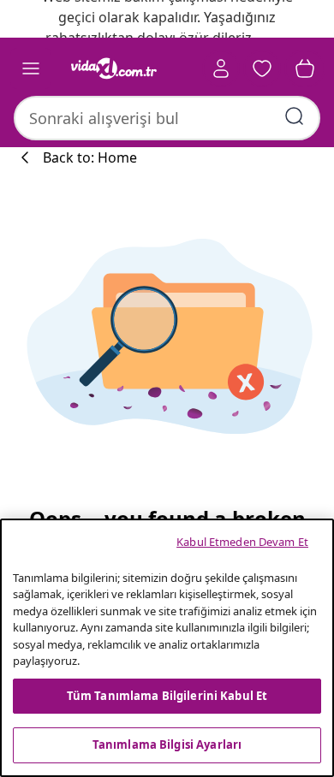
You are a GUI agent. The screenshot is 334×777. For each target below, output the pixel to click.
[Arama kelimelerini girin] (294, 116)
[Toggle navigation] (30, 68)
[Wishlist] (262, 68)
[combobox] (167, 118)
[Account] (221, 68)
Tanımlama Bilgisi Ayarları (167, 744)
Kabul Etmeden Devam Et (242, 541)
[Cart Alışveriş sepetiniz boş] (304, 68)
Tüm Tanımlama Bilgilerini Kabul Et (167, 695)
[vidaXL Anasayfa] (114, 68)
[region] (167, 648)
